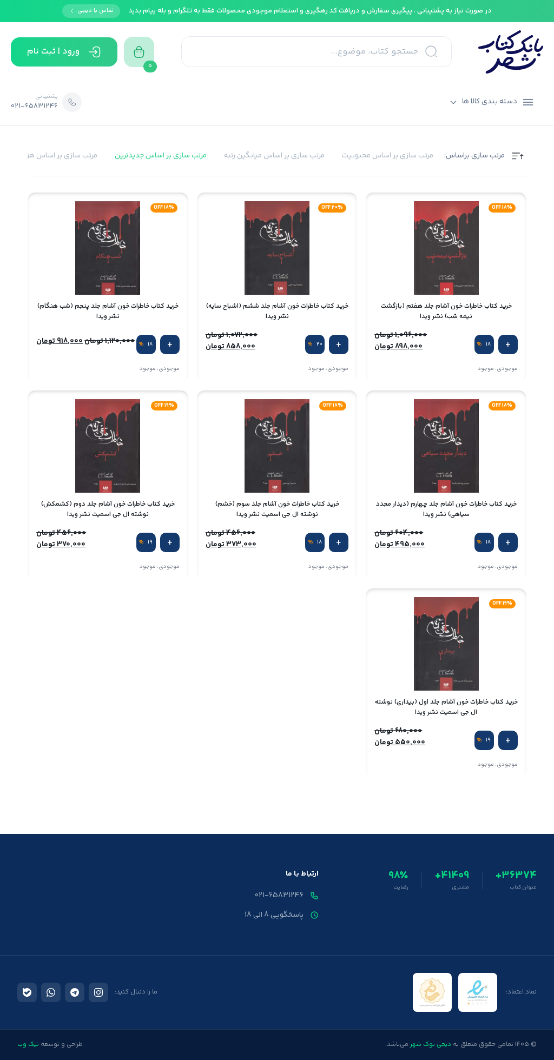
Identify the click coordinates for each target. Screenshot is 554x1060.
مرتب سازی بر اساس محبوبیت (387, 156)
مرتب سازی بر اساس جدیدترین (161, 156)
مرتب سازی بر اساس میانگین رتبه (274, 156)
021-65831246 (279, 896)
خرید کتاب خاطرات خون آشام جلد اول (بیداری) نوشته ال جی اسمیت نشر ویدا (446, 707)
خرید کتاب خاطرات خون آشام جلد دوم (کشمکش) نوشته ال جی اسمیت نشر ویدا (108, 509)
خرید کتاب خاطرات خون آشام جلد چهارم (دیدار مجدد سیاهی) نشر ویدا (446, 509)
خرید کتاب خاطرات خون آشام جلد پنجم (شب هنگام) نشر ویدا (108, 311)
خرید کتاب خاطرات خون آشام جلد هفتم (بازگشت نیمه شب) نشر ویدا (446, 311)
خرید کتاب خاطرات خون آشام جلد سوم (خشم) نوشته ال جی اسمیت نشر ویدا (277, 509)
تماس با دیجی (95, 10)
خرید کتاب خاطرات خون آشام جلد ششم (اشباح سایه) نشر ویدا (277, 311)
